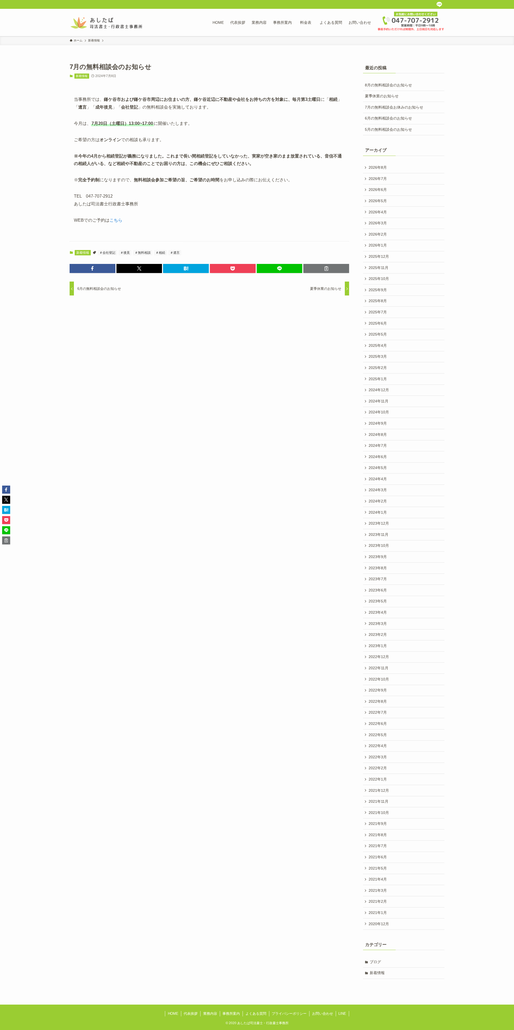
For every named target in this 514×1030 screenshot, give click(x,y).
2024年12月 (379, 390)
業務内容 (210, 1014)
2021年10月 (379, 812)
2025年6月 (378, 323)
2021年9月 (378, 823)
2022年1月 (378, 779)
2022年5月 (378, 735)
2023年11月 (378, 534)
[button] (92, 268)
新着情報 (82, 76)
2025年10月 (379, 278)
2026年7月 (378, 178)
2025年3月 (378, 356)
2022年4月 (378, 746)
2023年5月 (378, 601)
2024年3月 (378, 490)
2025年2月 (378, 368)
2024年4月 (378, 479)
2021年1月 (378, 912)
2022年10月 (379, 679)
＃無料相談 (143, 253)
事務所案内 (231, 1014)
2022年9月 (378, 690)
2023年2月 (378, 634)
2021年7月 (378, 846)
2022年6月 (378, 723)
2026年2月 (378, 234)
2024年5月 (378, 468)
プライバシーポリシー (289, 1014)
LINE (342, 1014)
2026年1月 (378, 245)
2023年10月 (379, 545)
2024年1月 (378, 512)
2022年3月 (378, 757)
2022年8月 (378, 701)
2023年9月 (378, 557)
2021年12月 (379, 790)
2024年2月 (378, 501)
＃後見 (125, 253)
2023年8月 (378, 568)
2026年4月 (378, 212)
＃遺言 (175, 253)
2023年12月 (379, 523)
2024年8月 (378, 434)
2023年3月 (378, 623)
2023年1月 (378, 646)
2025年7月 (378, 312)
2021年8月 (378, 835)
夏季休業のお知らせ (382, 96)
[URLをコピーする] (326, 268)
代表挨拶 (191, 1014)
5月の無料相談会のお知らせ (388, 129)
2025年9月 (378, 290)
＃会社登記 (107, 253)
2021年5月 (378, 868)
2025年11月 (378, 268)
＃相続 (160, 253)
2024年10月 (379, 412)
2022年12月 (379, 657)
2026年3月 (378, 223)
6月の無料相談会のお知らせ (388, 118)
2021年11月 (378, 801)
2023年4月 (378, 612)
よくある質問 (255, 1014)
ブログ (375, 962)
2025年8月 (378, 301)
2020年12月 (379, 924)
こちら (115, 220)
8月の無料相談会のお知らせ (388, 85)
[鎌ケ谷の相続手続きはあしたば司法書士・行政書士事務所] (106, 22)
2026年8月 (378, 167)
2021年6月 (378, 857)
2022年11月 (378, 668)
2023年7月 (378, 579)
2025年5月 (378, 334)
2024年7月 (378, 445)
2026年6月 (378, 189)
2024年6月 (378, 457)
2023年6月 (378, 590)
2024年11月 (378, 401)
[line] (439, 4)
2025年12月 (379, 256)
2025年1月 (378, 379)
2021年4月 (378, 879)
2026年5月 (378, 201)
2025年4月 (378, 345)
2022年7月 (378, 712)
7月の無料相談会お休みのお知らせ (394, 107)
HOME (173, 1014)
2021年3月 (378, 890)
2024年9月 (378, 423)
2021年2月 (378, 901)
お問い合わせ (322, 1014)
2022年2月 (378, 768)
